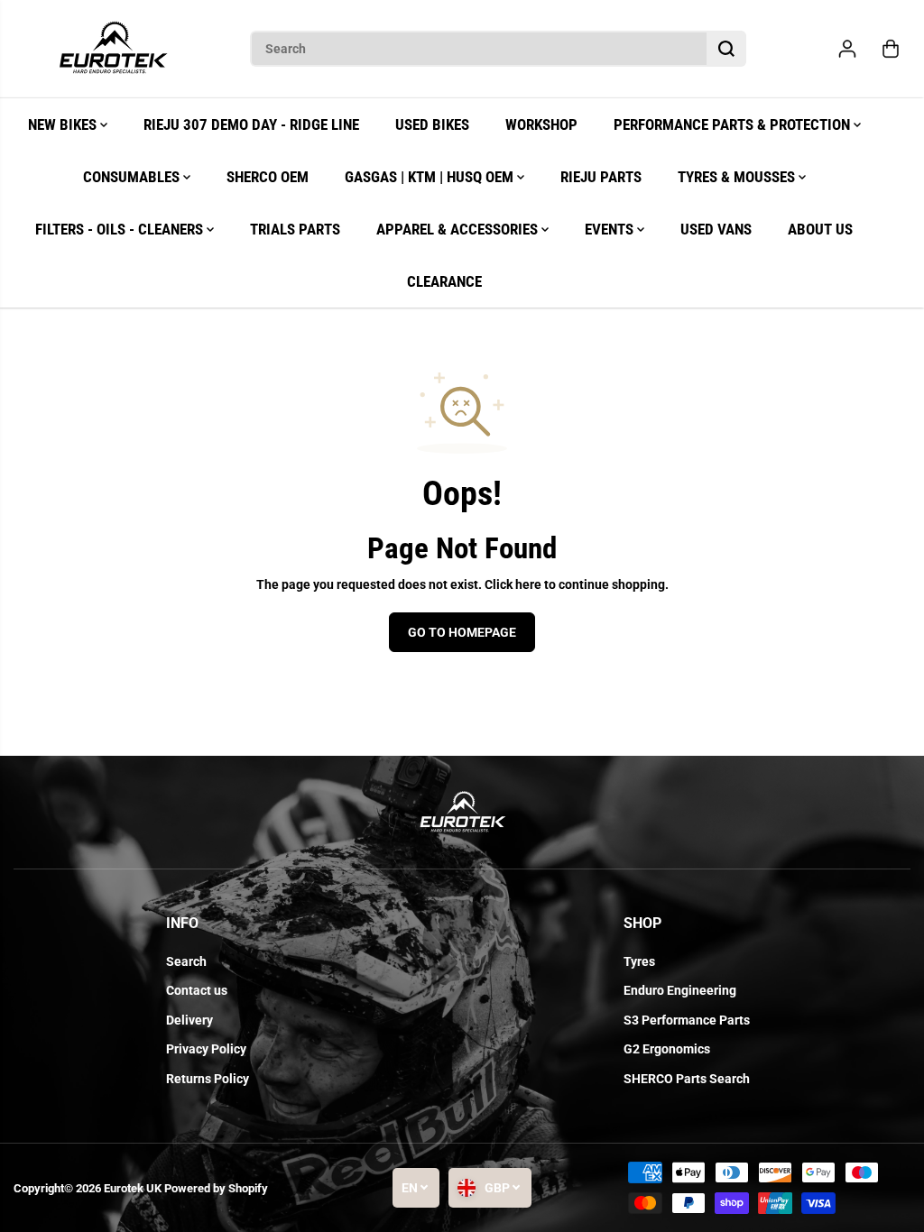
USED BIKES (432, 124)
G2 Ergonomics (667, 1049)
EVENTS (611, 229)
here (528, 584)
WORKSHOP (541, 124)
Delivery (189, 1020)
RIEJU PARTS (601, 177)
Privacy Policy (206, 1049)
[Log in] (847, 49)
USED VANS (716, 229)
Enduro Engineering (680, 990)
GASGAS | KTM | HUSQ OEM (431, 177)
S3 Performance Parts (687, 1020)
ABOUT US (820, 229)
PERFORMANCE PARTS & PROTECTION (734, 124)
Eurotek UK (133, 1188)
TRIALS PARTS (295, 229)
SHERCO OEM (267, 177)
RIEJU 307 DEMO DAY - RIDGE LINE (251, 124)
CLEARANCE (444, 281)
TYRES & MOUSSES (738, 177)
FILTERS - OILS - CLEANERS (121, 229)
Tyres (639, 961)
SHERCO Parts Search (687, 1078)
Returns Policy (207, 1078)
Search (186, 961)
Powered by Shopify (216, 1188)
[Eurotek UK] (112, 49)
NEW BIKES (64, 124)
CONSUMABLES (133, 177)
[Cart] (890, 49)
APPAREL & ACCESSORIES (458, 229)
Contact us (196, 990)
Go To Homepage (462, 632)
